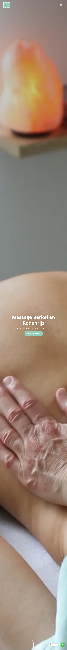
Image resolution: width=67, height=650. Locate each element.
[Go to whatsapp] (63, 645)
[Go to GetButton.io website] (63, 648)
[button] (61, 5)
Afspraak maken (33, 333)
